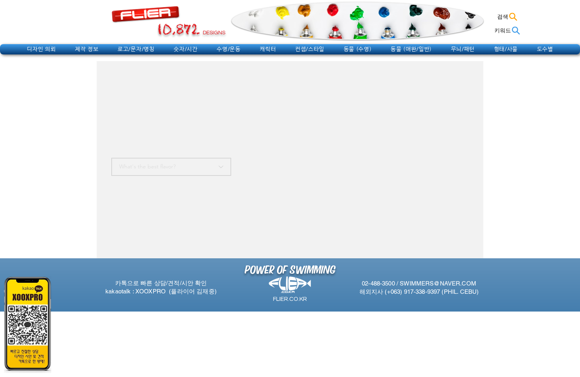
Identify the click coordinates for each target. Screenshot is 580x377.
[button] (41, 49)
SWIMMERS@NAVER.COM (438, 283)
